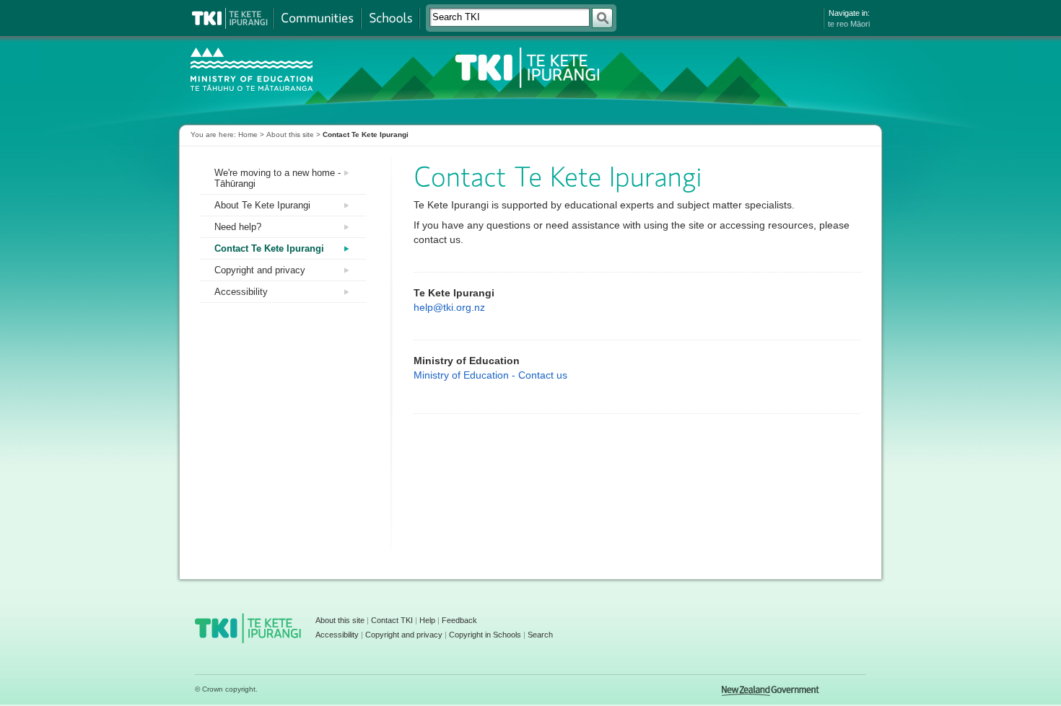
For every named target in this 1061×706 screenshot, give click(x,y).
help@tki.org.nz (449, 307)
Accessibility (241, 291)
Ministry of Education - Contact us (490, 375)
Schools (390, 18)
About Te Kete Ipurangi (262, 205)
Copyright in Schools (485, 634)
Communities (317, 18)
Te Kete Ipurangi (229, 18)
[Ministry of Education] (263, 67)
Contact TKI (392, 620)
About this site (290, 134)
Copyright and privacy (259, 270)
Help (427, 620)
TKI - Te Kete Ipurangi (525, 67)
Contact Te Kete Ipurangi (269, 248)
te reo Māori (849, 23)
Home (248, 134)
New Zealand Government (770, 691)
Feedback (459, 620)
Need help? (237, 226)
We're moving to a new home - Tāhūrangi (277, 178)
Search (540, 634)
